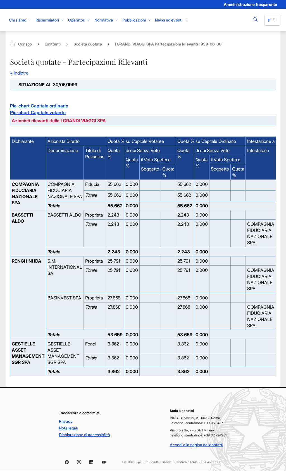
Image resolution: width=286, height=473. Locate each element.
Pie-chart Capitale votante (38, 112)
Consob (25, 44)
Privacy (66, 421)
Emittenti (53, 44)
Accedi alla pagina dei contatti (196, 444)
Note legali (68, 428)
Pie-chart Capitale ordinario (39, 106)
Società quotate (87, 44)
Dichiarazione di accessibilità (84, 434)
